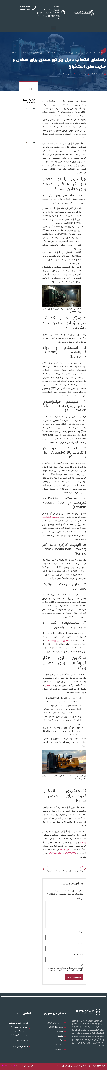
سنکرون (48, 685)
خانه (101, 52)
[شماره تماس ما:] (34, 8)
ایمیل (80, 943)
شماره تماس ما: (24, 6)
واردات (83, 842)
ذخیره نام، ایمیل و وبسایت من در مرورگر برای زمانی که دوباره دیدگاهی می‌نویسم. (65, 969)
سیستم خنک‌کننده (50, 517)
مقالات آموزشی (88, 52)
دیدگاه (79, 899)
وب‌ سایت (78, 954)
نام (81, 932)
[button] (53, 28)
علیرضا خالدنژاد (9, 1065)
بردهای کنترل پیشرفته (58, 640)
